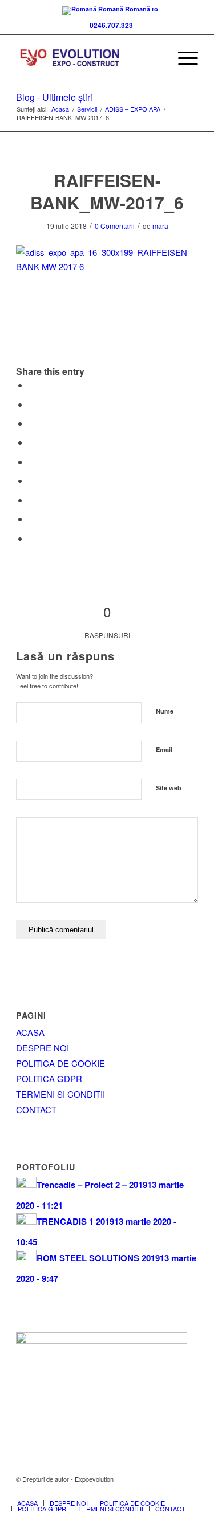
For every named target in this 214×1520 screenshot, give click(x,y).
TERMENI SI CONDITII (60, 1094)
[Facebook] (138, 1490)
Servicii (87, 109)
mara (160, 226)
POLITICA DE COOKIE (60, 1063)
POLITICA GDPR (49, 1078)
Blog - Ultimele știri (54, 97)
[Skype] (155, 1490)
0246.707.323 (109, 25)
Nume (164, 711)
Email (164, 749)
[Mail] (172, 1490)
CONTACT (36, 1109)
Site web (168, 787)
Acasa (60, 109)
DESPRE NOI (42, 1048)
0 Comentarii (115, 226)
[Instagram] (189, 1490)
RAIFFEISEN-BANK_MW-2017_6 (107, 191)
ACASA (30, 1032)
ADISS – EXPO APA (132, 109)
